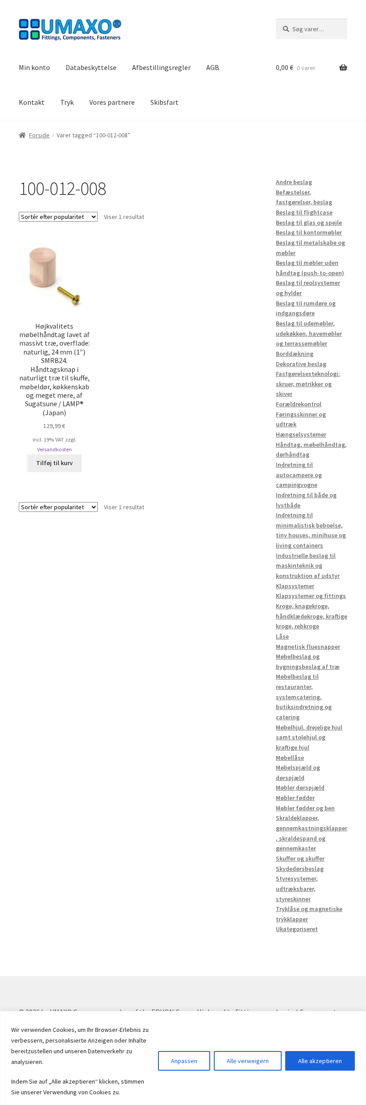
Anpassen (184, 1061)
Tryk (67, 102)
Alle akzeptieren (320, 1061)
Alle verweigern (248, 1061)
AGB (212, 67)
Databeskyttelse (91, 67)
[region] (183, 1058)
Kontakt (32, 102)
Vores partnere (112, 102)
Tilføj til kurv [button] (54, 463)
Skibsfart (164, 102)
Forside (39, 135)
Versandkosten (54, 449)
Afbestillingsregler (161, 67)
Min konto (34, 67)
